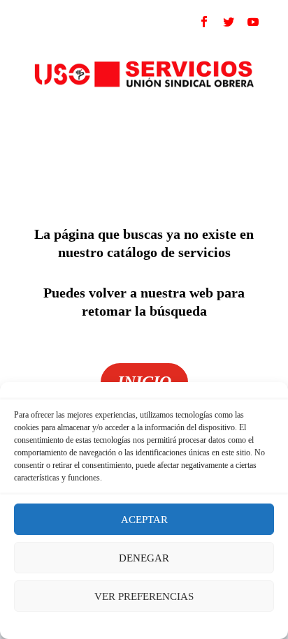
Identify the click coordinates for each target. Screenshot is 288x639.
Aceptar (144, 519)
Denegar (144, 558)
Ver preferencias (144, 596)
